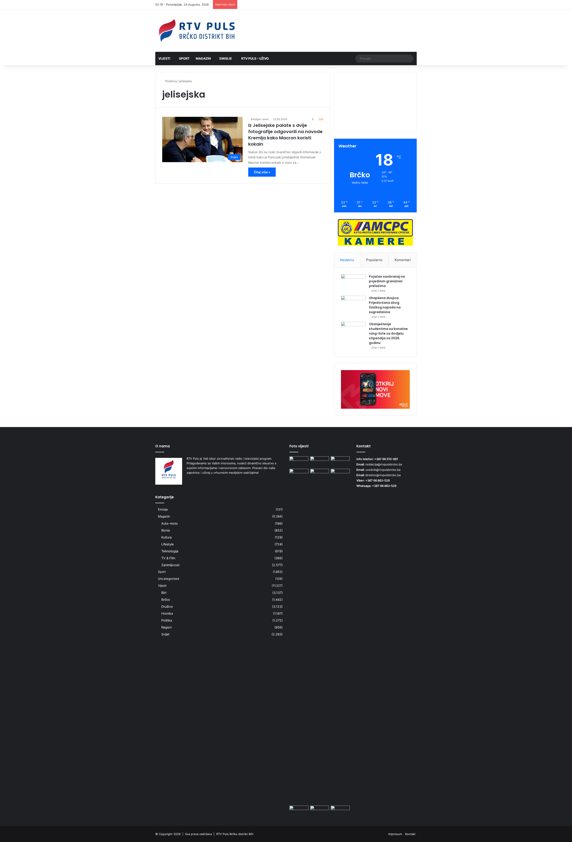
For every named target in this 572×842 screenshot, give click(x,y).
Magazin (203, 58)
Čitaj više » (262, 172)
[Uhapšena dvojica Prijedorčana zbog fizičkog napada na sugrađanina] (353, 304)
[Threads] (406, 4)
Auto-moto (169, 523)
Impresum (395, 834)
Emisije (225, 58)
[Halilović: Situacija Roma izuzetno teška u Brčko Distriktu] (298, 811)
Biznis (165, 530)
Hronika (167, 613)
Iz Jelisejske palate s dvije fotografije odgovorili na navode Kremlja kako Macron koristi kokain (285, 134)
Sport (184, 58)
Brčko (165, 599)
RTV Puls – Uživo (255, 58)
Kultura (166, 537)
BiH (163, 593)
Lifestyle (167, 544)
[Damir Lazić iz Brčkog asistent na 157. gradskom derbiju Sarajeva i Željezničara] (298, 461)
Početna (170, 81)
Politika (166, 620)
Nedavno (347, 260)
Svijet (165, 634)
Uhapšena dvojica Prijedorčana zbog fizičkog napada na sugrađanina (385, 305)
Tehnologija (169, 551)
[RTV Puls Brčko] (196, 30)
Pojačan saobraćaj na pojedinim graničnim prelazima (387, 281)
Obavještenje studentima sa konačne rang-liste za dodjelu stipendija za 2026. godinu (388, 333)
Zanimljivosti (170, 565)
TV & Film (168, 558)
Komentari (403, 260)
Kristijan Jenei (260, 119)
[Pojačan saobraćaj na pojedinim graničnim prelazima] (353, 282)
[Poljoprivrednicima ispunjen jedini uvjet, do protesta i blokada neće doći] (340, 461)
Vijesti (164, 58)
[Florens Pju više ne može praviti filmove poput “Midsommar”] (298, 474)
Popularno (374, 260)
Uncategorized (168, 578)
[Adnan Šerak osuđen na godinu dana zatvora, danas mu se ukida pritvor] (319, 811)
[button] (375, 116)
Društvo (167, 606)
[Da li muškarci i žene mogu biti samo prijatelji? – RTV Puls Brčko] (340, 811)
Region (166, 627)
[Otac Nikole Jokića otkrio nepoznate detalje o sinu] (340, 474)
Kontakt (410, 834)
